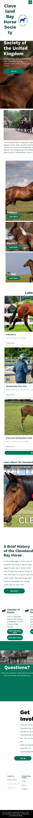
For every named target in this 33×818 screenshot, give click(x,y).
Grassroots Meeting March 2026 (19, 438)
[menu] (30, 2)
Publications (11, 335)
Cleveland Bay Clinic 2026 (16, 386)
